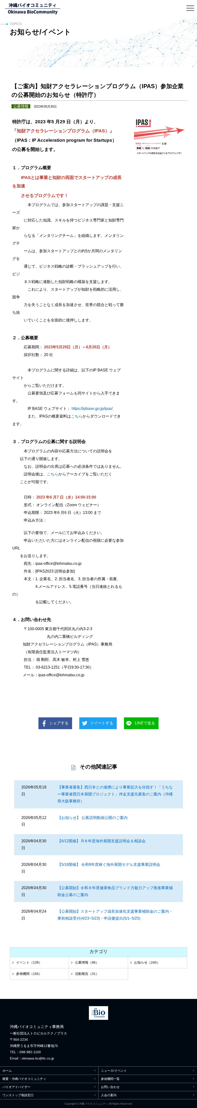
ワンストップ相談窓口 (18, 1095)
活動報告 (87, 974)
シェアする (58, 723)
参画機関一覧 (110, 1079)
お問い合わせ (110, 1087)
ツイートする (101, 723)
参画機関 (29, 974)
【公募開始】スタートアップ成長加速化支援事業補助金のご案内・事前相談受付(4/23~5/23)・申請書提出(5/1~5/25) (115, 914)
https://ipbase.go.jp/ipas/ (92, 408)
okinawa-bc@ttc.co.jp (38, 1058)
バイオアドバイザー (16, 1087)
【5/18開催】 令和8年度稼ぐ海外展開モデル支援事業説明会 (108, 864)
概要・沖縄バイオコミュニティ (24, 1079)
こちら (76, 416)
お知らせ (147, 962)
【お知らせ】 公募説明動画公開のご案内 (92, 818)
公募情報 (87, 962)
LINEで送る (145, 723)
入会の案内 (109, 1095)
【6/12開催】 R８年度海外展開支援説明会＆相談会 (101, 841)
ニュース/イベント (114, 1070)
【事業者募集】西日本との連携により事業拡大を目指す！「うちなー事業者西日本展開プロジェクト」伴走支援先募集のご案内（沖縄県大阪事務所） (115, 794)
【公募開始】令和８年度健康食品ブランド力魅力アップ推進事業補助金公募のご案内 (115, 891)
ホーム (7, 1070)
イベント (29, 962)
